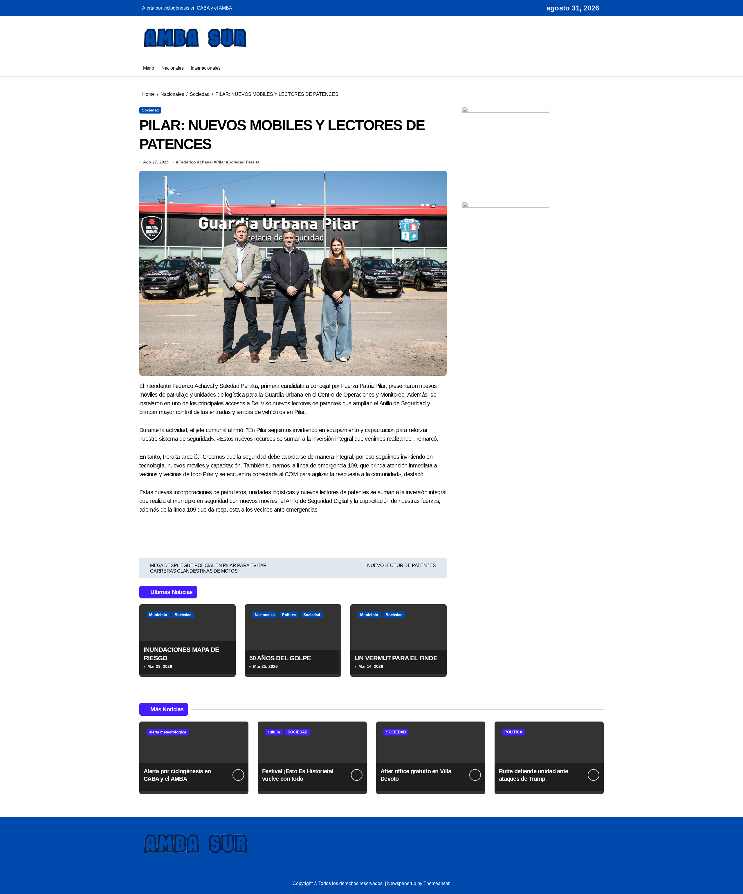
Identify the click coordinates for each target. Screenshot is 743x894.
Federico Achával (195, 162)
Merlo (148, 68)
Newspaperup (401, 883)
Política (289, 615)
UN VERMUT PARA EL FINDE (396, 658)
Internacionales (206, 68)
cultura (274, 732)
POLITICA (513, 732)
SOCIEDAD (297, 732)
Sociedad (150, 110)
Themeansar (436, 883)
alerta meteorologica (167, 732)
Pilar (220, 162)
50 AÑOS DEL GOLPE (280, 658)
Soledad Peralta (243, 162)
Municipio (158, 615)
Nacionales (172, 68)
